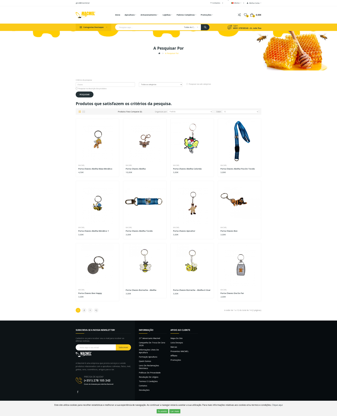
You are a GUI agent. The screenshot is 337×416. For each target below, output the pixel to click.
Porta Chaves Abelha (136, 169)
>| (96, 310)
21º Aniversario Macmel (149, 338)
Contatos (143, 385)
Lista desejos (176, 342)
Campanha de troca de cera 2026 (152, 344)
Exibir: (218, 111)
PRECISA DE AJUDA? (93, 376)
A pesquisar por (172, 53)
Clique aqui (277, 404)
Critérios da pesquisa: (84, 80)
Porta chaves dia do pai (232, 293)
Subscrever (123, 347)
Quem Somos (145, 361)
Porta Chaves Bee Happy (90, 293)
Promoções (175, 360)
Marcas (173, 347)
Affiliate (173, 355)
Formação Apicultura (148, 356)
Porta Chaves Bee (228, 231)
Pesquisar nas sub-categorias (200, 84)
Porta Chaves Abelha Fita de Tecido (237, 169)
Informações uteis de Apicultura (149, 351)
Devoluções (144, 390)
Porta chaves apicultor (184, 231)
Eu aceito (162, 411)
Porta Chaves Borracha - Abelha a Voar (191, 290)
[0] (245, 15)
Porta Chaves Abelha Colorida (187, 169)
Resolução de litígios (148, 377)
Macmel (81, 165)
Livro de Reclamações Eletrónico (149, 367)
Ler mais (175, 411)
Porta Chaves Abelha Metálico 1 (93, 231)
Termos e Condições (148, 381)
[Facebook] (78, 391)
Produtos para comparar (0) (130, 111)
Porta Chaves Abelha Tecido (139, 231)
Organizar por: (161, 111)
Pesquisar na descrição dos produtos (92, 88)
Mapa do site (176, 338)
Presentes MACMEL (179, 351)
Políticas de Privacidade (150, 372)
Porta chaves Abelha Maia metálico (95, 169)
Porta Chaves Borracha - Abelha (141, 290)
